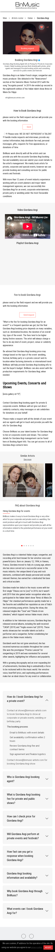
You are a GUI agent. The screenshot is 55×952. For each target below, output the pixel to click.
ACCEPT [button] (48, 947)
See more (27, 459)
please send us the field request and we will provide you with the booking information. (27, 122)
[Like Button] (41, 27)
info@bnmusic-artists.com (15, 98)
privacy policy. (36, 947)
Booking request (23, 491)
